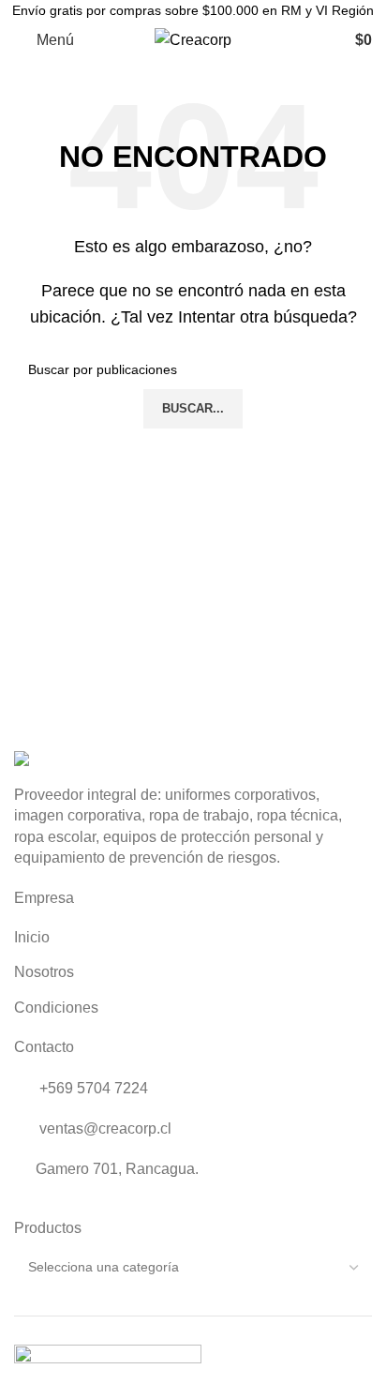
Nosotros (44, 972)
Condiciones (56, 1007)
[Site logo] (193, 39)
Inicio (32, 937)
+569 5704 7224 (92, 1088)
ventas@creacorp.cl (103, 1128)
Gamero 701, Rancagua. (117, 1169)
